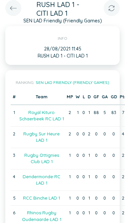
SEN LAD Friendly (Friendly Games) (72, 82)
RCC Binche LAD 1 (41, 198)
